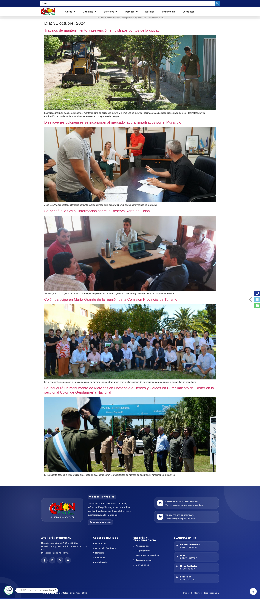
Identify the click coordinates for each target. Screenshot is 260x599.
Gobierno (88, 11)
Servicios (109, 11)
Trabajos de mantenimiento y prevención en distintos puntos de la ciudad (101, 30)
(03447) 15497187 (188, 558)
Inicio (186, 593)
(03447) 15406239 (188, 547)
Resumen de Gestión (147, 555)
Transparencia (144, 560)
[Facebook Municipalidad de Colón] (44, 560)
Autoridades (143, 546)
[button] (8, 590)
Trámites (130, 11)
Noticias (150, 11)
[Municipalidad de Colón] (62, 510)
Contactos (188, 11)
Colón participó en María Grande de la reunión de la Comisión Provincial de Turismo (110, 299)
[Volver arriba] (253, 591)
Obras (68, 11)
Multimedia (168, 11)
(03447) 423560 (187, 580)
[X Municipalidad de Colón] (60, 560)
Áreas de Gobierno (105, 548)
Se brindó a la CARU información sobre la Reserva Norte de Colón (97, 211)
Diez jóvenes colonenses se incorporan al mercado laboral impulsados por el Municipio (112, 122)
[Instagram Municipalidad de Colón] (52, 560)
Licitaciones (142, 565)
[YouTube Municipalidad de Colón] (68, 560)
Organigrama (143, 550)
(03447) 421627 (187, 569)
